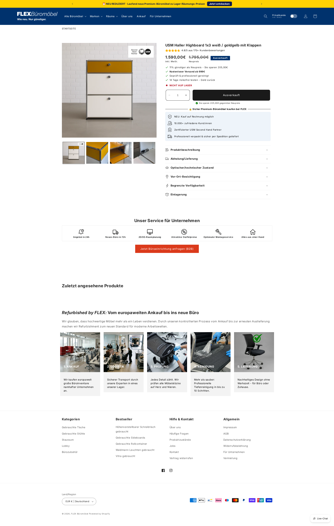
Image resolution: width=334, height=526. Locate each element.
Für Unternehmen (234, 451)
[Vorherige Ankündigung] (72, 4)
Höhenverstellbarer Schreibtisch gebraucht (136, 429)
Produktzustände (180, 439)
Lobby (66, 445)
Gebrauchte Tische (73, 427)
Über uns (175, 427)
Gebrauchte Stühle (73, 433)
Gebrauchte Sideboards (130, 437)
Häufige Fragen (179, 433)
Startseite (69, 28)
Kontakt (174, 451)
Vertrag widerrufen (181, 458)
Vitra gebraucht (125, 455)
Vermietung (230, 458)
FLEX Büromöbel (79, 514)
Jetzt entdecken (219, 3)
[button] (75, 16)
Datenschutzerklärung (237, 439)
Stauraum (68, 439)
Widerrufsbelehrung (235, 445)
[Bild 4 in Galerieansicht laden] (144, 153)
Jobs (173, 445)
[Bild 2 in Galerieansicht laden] (97, 153)
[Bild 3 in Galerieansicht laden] (121, 153)
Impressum (230, 427)
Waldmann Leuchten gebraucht (135, 449)
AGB (226, 433)
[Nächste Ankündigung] (261, 4)
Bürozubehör (70, 451)
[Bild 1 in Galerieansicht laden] (74, 153)
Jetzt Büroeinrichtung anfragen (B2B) (167, 248)
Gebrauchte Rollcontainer (131, 443)
